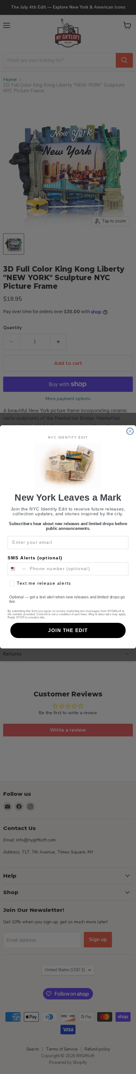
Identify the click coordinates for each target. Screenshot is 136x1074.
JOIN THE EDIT (68, 630)
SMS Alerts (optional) (35, 558)
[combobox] (17, 569)
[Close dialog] (130, 431)
